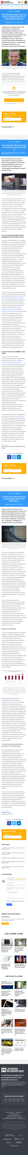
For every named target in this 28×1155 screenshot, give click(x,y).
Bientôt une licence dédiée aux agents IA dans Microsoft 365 (13, 862)
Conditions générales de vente (14, 1117)
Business (10, 11)
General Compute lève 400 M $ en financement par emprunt (19, 949)
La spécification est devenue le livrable (20, 1010)
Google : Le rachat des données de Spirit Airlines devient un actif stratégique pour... (7, 1051)
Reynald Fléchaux (6, 812)
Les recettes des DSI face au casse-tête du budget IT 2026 (13, 867)
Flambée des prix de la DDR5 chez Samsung (13, 858)
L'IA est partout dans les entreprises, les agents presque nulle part (7, 1031)
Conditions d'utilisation (20, 901)
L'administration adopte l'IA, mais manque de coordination (5, 966)
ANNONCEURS (19, 1112)
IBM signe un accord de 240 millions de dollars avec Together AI (6, 949)
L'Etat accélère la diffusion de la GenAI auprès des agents (20, 966)
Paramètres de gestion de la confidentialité (14, 1118)
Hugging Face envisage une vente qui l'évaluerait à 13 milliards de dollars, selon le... (6, 1012)
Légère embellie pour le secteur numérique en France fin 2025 (13, 853)
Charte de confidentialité (14, 1115)
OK (23, 119)
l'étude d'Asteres (14, 702)
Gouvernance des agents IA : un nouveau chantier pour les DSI (6, 993)
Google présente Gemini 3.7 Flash (19, 1049)
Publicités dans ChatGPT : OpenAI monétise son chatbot (19, 993)
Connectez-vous (20, 103)
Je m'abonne (5, 923)
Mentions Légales (14, 1113)
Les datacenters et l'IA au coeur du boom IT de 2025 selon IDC (13, 848)
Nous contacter (10, 1112)
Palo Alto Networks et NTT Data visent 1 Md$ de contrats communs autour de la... (20, 1032)
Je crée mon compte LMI (14, 100)
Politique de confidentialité (11, 901)
